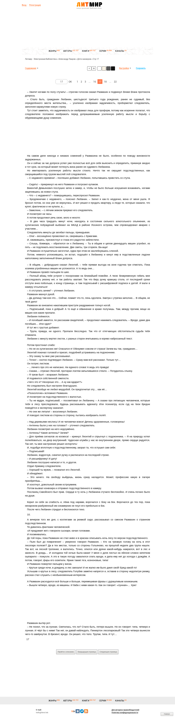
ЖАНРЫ (52, 51)
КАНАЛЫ (119, 51)
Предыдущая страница (87, 652)
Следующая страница (108, 652)
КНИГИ (85, 51)
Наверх (167, 714)
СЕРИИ (102, 51)
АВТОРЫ (67, 51)
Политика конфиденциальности (125, 713)
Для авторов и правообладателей (125, 710)
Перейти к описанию (66, 652)
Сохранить (141, 68)
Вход (24, 5)
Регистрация (35, 5)
